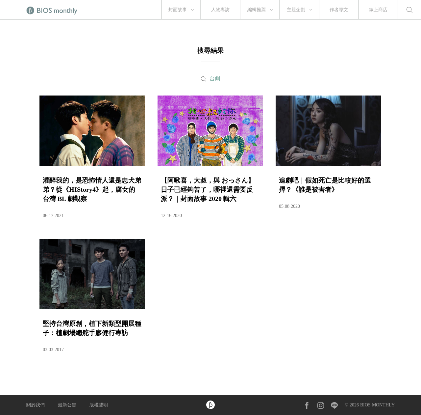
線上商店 (378, 9)
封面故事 (177, 9)
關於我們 (35, 404)
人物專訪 (220, 9)
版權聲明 (98, 404)
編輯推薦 (256, 9)
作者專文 (339, 9)
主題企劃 (296, 9)
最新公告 (67, 404)
